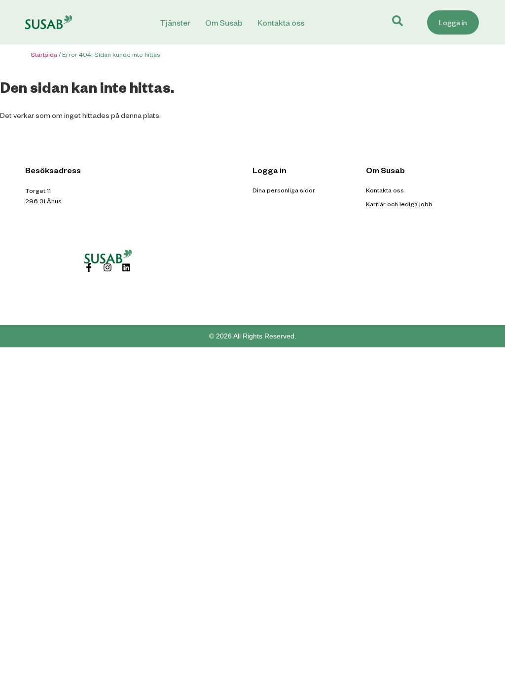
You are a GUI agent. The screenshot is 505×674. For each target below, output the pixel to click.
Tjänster (175, 22)
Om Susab (224, 22)
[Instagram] (107, 267)
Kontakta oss (280, 22)
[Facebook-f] (88, 267)
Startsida (44, 54)
